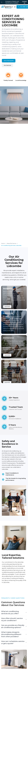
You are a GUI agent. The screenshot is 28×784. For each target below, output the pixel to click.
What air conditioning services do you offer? (10, 612)
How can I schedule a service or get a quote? (12, 642)
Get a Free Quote (9, 60)
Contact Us (24, 2)
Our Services (7, 65)
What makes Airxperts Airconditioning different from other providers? (11, 634)
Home (3, 243)
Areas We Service (11, 243)
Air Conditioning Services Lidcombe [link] (11, 245)
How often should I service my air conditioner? (12, 619)
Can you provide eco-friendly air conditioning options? (12, 626)
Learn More (7, 306)
